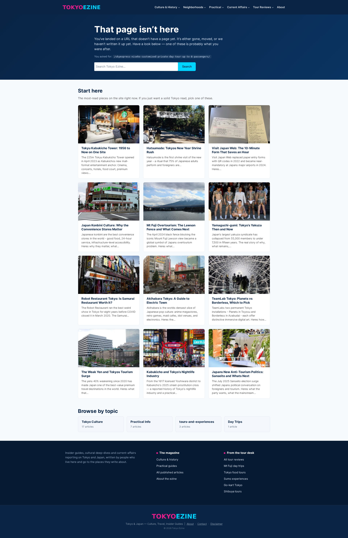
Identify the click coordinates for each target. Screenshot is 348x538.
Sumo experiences (236, 478)
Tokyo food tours (235, 472)
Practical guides (166, 466)
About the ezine (166, 478)
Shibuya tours (233, 491)
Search (187, 66)
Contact (202, 523)
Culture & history (167, 459)
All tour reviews (234, 459)
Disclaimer (216, 523)
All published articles (169, 472)
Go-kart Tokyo (233, 485)
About (281, 7)
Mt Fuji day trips (234, 466)
